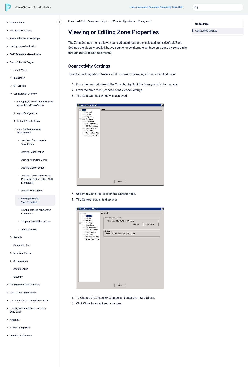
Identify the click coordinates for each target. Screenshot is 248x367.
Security (17, 237)
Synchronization (21, 245)
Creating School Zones (32, 151)
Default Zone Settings (28, 121)
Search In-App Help (20, 327)
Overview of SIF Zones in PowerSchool (33, 142)
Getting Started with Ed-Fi (23, 46)
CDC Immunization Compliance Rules (29, 300)
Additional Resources (21, 30)
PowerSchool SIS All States (33, 7)
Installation (19, 78)
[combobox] (217, 7)
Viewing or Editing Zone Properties (30, 200)
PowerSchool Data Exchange (25, 38)
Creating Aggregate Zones (34, 159)
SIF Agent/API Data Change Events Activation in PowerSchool (35, 103)
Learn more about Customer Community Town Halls (156, 7)
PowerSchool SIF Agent (22, 62)
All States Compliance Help (91, 21)
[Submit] (196, 7)
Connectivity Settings (206, 30)
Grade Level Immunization (23, 292)
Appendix (14, 319)
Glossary (18, 276)
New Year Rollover (22, 253)
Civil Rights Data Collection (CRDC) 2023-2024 (28, 310)
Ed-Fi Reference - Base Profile (25, 54)
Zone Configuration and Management (29, 130)
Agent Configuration (27, 113)
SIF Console (19, 85)
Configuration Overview (25, 93)
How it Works (20, 70)
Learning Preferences (21, 335)
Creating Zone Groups (32, 190)
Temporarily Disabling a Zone (36, 221)
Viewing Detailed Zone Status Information (36, 212)
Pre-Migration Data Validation (25, 284)
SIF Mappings (20, 260)
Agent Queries (20, 268)
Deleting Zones (28, 229)
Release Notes (17, 22)
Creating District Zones (32, 167)
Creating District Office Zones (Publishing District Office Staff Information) (37, 179)
